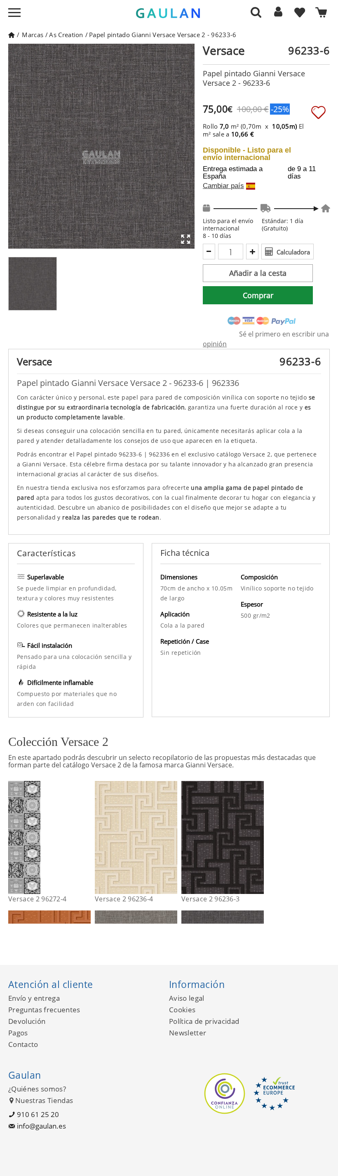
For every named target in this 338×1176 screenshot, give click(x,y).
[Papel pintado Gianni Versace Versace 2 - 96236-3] (258, 837)
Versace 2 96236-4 (124, 899)
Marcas (32, 35)
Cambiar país (223, 186)
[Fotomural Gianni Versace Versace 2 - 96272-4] (85, 837)
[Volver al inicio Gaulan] (11, 35)
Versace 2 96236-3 (210, 899)
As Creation (66, 35)
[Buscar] (255, 12)
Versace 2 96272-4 (37, 899)
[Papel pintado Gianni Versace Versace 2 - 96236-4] (172, 837)
